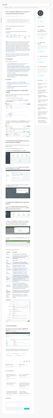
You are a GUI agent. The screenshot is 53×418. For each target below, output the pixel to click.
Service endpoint (22, 266)
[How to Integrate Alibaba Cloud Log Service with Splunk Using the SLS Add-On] (1, 18)
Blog (10, 7)
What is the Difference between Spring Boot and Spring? (42, 108)
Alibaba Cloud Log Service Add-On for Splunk (15, 53)
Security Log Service (9, 355)
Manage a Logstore (23, 273)
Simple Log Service (43, 56)
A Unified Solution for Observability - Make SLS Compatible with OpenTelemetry (24, 392)
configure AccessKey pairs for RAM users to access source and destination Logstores (18, 71)
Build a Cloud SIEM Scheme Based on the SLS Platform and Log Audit (11, 375)
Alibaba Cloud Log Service (11, 41)
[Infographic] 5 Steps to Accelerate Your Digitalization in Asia (43, 96)
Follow (41, 21)
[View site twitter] (29, 361)
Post (26, 408)
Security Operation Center (19, 355)
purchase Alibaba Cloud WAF (24, 67)
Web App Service (43, 66)
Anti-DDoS (8, 353)
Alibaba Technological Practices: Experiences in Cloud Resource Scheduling (42, 121)
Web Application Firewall (15, 82)
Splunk (24, 353)
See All (46, 80)
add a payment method (19, 65)
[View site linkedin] (24, 361)
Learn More (41, 37)
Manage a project (22, 270)
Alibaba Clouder (8, 16)
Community (6, 7)
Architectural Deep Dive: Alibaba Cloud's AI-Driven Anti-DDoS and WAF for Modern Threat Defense (11, 392)
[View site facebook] (27, 361)
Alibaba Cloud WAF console (17, 98)
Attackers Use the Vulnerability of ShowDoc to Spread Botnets (43, 100)
